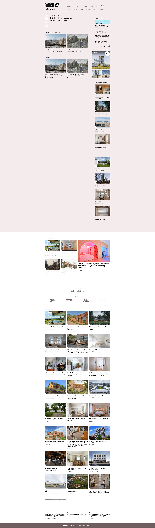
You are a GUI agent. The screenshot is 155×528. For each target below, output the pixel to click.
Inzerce (83, 525)
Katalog (77, 6)
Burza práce (94, 6)
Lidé (58, 15)
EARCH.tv (85, 6)
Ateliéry (75, 9)
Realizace (69, 9)
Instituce (88, 9)
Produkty (95, 9)
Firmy (82, 9)
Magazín (69, 6)
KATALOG (52, 15)
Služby (101, 9)
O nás (80, 525)
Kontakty (88, 525)
